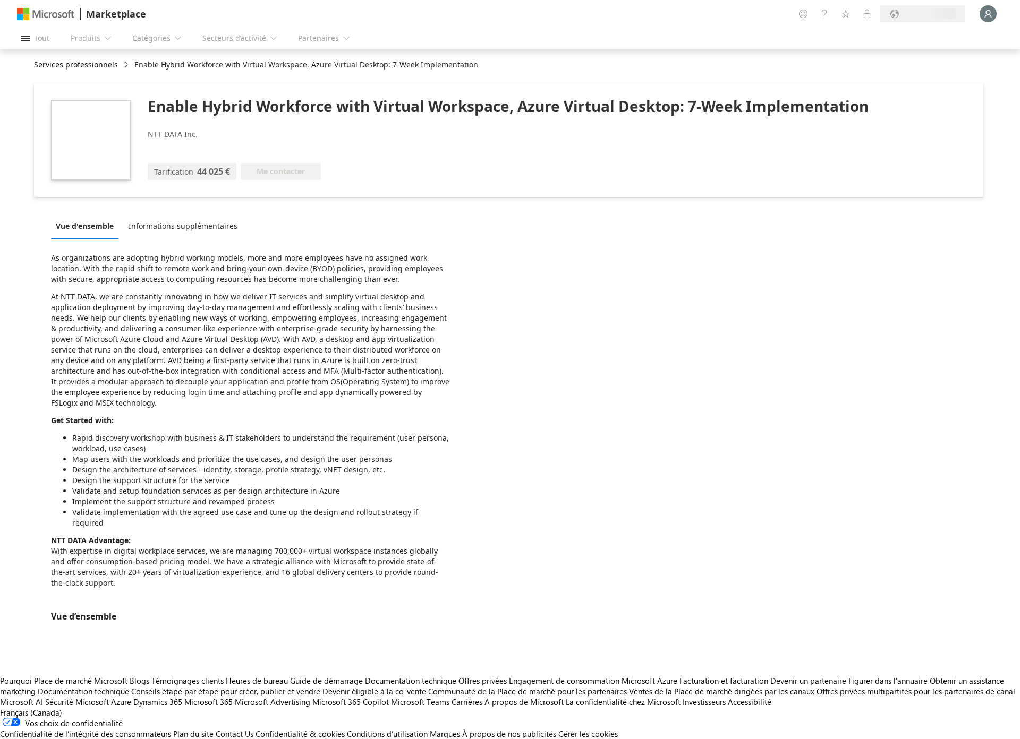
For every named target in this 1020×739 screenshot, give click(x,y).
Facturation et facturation (723, 680)
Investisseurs (704, 702)
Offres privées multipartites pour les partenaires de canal (916, 691)
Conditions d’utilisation (387, 733)
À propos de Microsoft (524, 702)
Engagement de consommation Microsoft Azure (594, 680)
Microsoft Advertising (272, 702)
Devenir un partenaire (808, 680)
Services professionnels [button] (76, 64)
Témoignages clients (187, 680)
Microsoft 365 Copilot (350, 702)
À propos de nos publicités (509, 733)
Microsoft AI (21, 702)
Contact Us (234, 733)
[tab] (87, 225)
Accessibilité (749, 702)
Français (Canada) (31, 712)
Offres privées (482, 680)
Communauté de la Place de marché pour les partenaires (527, 691)
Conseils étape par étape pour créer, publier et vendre (225, 691)
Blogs (139, 680)
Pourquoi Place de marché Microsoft (64, 680)
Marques (445, 733)
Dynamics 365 (157, 702)
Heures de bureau (257, 680)
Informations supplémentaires (183, 226)
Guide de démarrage (326, 680)
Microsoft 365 (208, 702)
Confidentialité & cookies (300, 733)
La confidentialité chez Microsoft (623, 702)
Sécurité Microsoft (77, 702)
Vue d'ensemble (85, 226)
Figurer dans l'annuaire (888, 680)
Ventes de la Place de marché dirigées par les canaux (721, 691)
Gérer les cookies (588, 733)
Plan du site (193, 733)
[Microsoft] (45, 14)
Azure (121, 702)
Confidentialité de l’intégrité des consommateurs (85, 733)
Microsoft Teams (420, 702)
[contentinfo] (127, 65)
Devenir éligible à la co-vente (374, 691)
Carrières (467, 702)
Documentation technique (410, 680)
